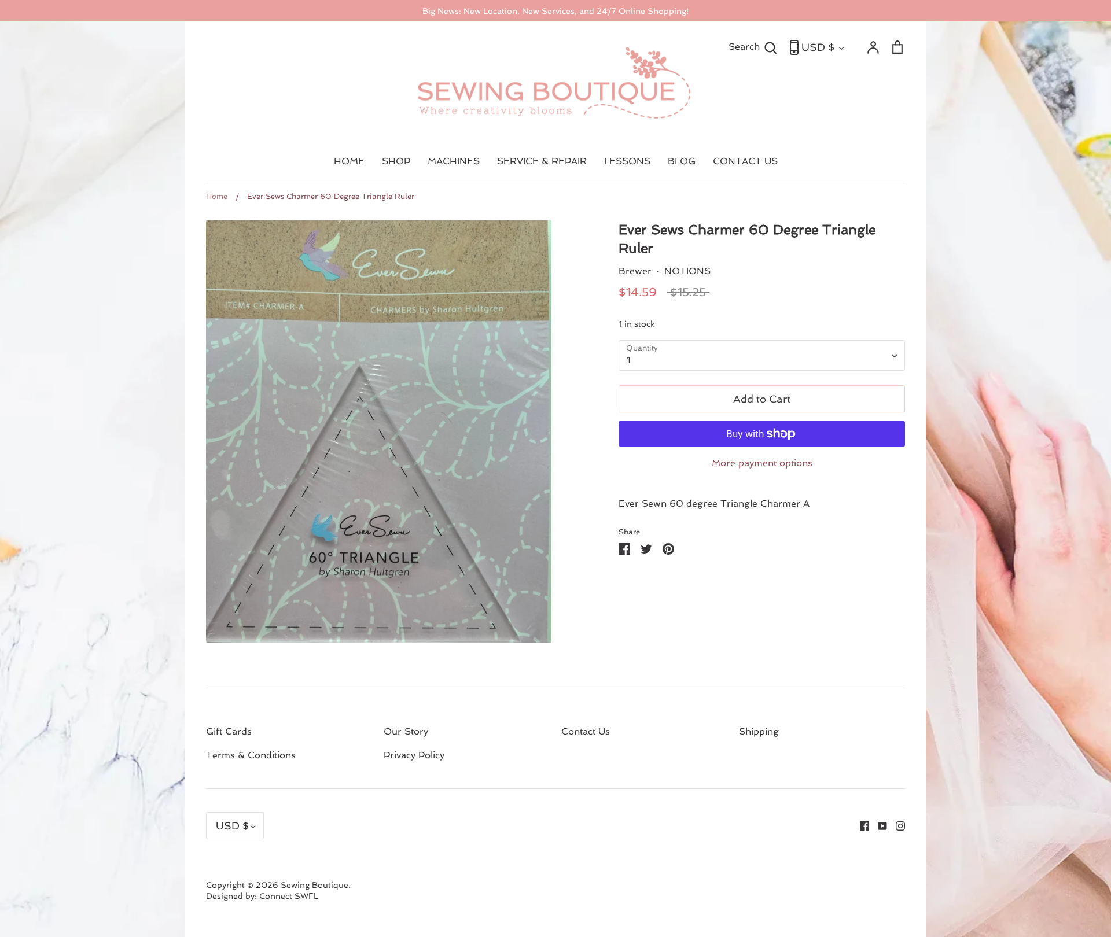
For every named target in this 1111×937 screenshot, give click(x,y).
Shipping (759, 731)
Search (753, 46)
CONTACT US (745, 161)
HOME (349, 161)
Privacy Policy (414, 755)
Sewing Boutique (314, 885)
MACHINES (454, 161)
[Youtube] (878, 825)
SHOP (396, 161)
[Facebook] (860, 825)
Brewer (635, 270)
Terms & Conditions (251, 755)
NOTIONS (687, 270)
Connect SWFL (288, 896)
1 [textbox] (629, 360)
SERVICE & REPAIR (542, 161)
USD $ (817, 47)
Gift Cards (229, 731)
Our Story (406, 731)
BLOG (682, 161)
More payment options (762, 463)
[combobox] (762, 355)
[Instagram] (896, 825)
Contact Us (585, 731)
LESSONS (627, 161)
